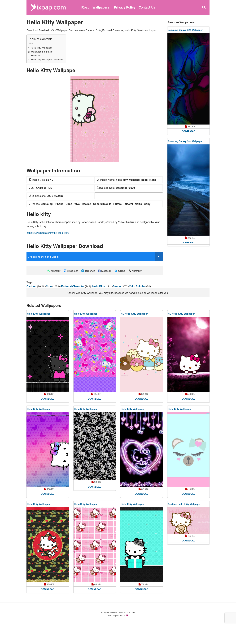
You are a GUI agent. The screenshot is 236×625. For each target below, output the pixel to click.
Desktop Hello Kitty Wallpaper (184, 504)
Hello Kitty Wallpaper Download (47, 59)
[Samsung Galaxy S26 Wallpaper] (188, 79)
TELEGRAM (89, 271)
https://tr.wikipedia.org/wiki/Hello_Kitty (47, 233)
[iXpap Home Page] (48, 7)
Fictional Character (73, 286)
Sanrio (117, 286)
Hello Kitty (98, 286)
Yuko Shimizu (137, 286)
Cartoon (31, 286)
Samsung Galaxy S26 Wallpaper (185, 29)
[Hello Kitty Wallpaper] (94, 119)
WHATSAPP (55, 271)
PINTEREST (136, 271)
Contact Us (147, 7)
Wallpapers (100, 7)
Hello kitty (35, 55)
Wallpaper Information (42, 51)
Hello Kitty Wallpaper (41, 47)
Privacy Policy (124, 7)
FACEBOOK (106, 271)
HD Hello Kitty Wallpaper (134, 313)
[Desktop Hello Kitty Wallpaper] (188, 520)
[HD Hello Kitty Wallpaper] (141, 354)
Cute (49, 286)
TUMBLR (121, 271)
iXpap (85, 7)
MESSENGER (72, 271)
